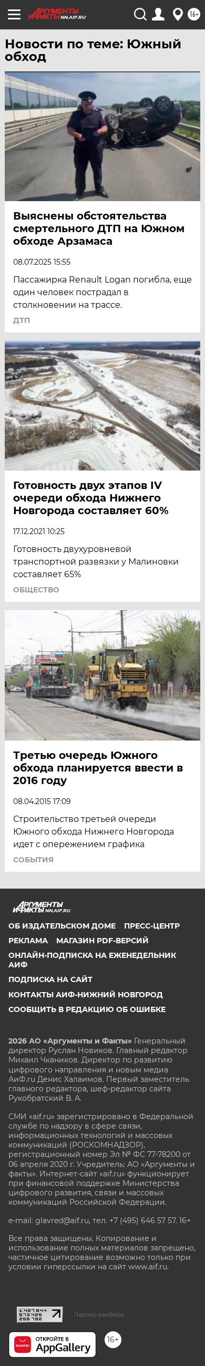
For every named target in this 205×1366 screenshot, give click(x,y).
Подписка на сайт (50, 979)
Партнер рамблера (99, 1314)
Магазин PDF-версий (102, 940)
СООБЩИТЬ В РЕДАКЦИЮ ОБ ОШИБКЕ (87, 1009)
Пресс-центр (152, 926)
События (33, 859)
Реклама (28, 940)
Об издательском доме (62, 926)
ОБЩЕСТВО (36, 589)
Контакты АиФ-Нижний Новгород (85, 994)
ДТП (21, 320)
